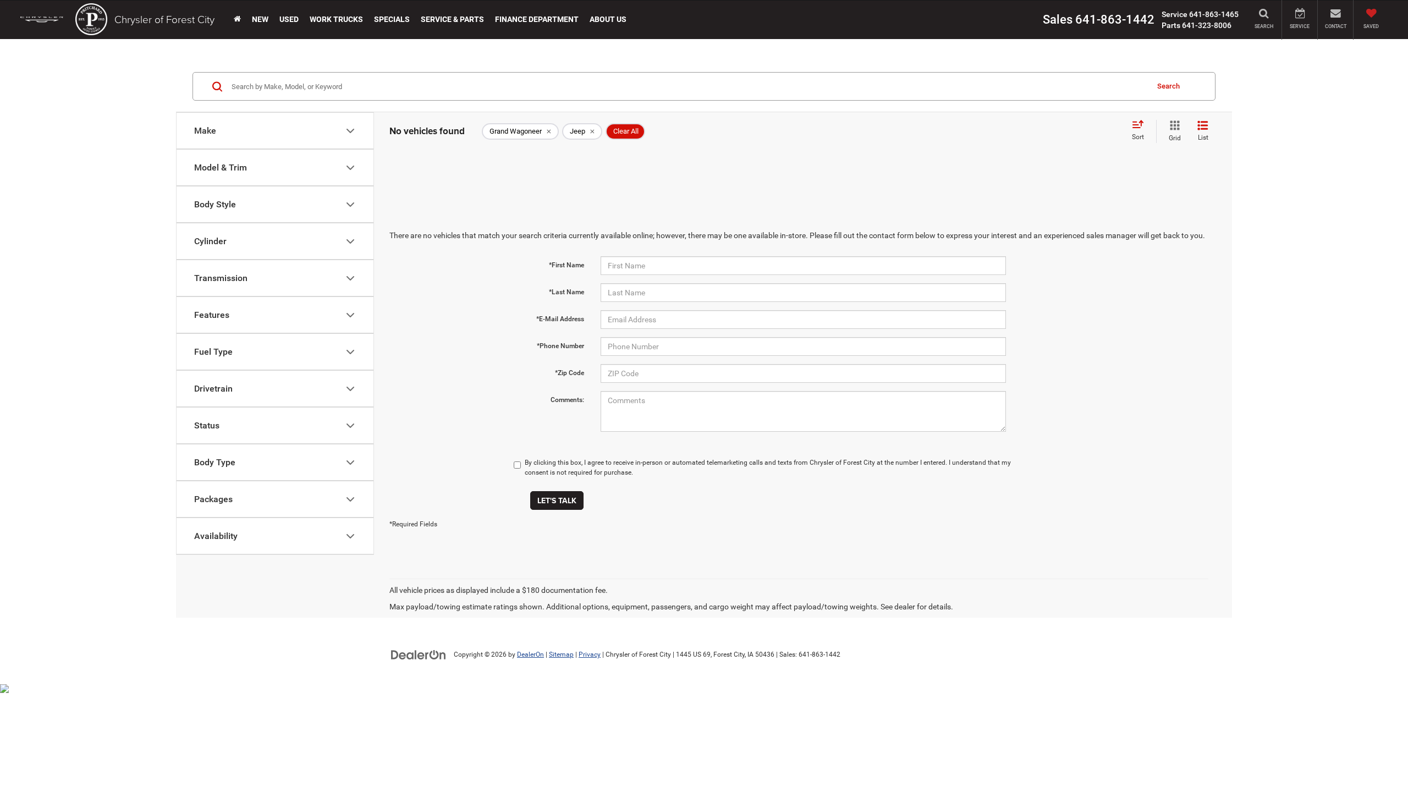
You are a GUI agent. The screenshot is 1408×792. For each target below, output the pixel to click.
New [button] (260, 19)
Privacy (590, 654)
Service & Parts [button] (452, 19)
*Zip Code (569, 373)
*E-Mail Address (560, 319)
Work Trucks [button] (336, 19)
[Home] (237, 19)
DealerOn (530, 654)
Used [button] (289, 19)
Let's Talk (556, 500)
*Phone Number (560, 346)
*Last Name (566, 292)
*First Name (566, 265)
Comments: (567, 400)
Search (1168, 86)
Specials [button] (392, 19)
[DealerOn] (419, 654)
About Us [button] (608, 19)
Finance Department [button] (537, 19)
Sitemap (561, 654)
